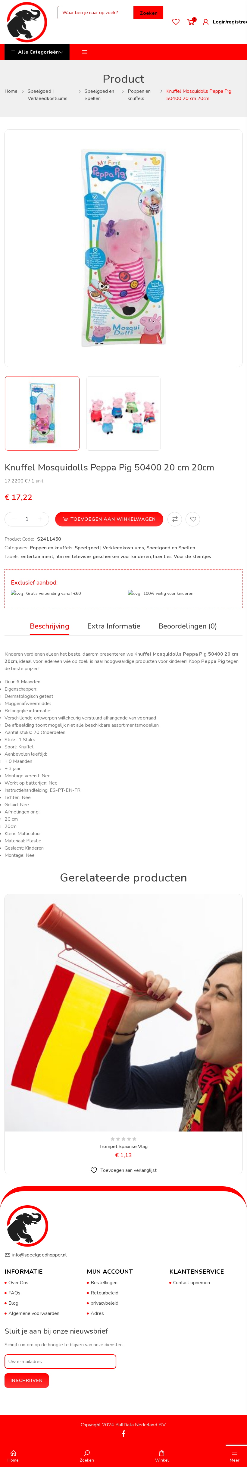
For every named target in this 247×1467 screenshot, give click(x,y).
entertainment (37, 556)
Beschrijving (49, 626)
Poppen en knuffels (51, 548)
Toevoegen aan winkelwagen (113, 519)
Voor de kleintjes (192, 556)
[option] (42, 413)
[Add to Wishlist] (193, 519)
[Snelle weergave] (109, 1130)
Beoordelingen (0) (187, 626)
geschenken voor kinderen (122, 556)
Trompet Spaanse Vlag (123, 1146)
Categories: (16, 548)
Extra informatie (114, 626)
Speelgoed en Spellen (170, 548)
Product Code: (19, 539)
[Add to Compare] (174, 519)
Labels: (12, 556)
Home (11, 91)
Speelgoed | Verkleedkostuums (109, 548)
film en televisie (73, 556)
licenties (162, 556)
